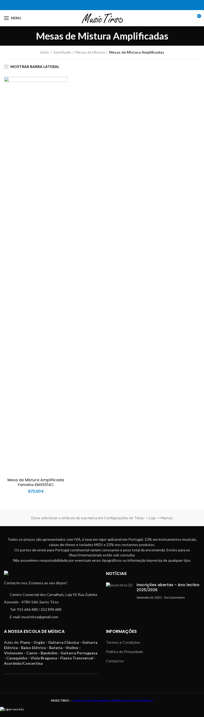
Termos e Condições (123, 642)
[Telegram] (105, 5)
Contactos (115, 661)
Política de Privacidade (124, 651)
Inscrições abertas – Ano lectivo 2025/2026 (168, 587)
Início (44, 52)
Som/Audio (62, 52)
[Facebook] (98, 5)
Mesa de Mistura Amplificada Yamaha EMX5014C (35, 482)
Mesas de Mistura (90, 52)
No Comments (174, 597)
